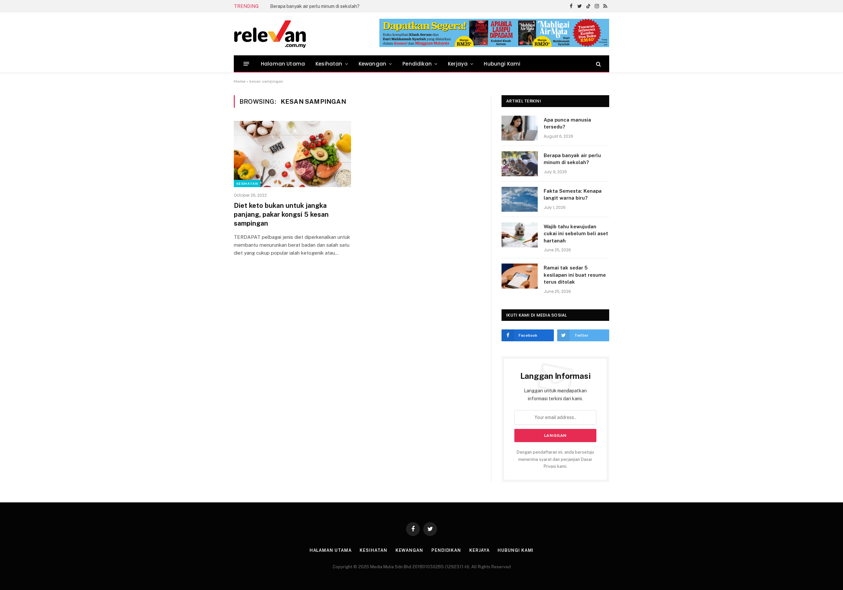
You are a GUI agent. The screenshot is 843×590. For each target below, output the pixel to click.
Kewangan (372, 63)
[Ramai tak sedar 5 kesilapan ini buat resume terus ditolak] (520, 276)
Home (239, 81)
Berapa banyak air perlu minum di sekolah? (315, 6)
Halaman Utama (283, 63)
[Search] (598, 63)
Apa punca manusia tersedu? (567, 123)
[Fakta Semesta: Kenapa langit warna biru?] (520, 199)
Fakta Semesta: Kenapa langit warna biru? (573, 194)
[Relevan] (307, 34)
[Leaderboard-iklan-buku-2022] (494, 45)
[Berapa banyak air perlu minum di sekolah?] (520, 163)
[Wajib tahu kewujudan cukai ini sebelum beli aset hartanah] (520, 234)
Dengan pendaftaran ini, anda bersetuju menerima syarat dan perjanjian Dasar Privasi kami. (555, 459)
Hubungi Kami (502, 63)
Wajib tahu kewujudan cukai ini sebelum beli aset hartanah (576, 233)
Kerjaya (458, 63)
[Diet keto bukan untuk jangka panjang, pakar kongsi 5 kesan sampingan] (292, 154)
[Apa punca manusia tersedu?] (520, 128)
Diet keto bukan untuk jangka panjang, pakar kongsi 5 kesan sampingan (281, 214)
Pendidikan (417, 63)
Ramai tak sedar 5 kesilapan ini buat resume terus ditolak (575, 275)
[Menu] (246, 64)
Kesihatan (328, 63)
